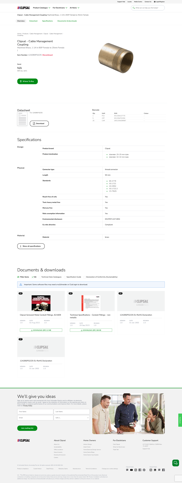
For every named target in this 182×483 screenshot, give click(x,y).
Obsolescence (77, 469)
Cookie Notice (37, 469)
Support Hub (146, 449)
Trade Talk (116, 449)
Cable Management (36, 34)
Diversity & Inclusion (60, 455)
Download (40, 123)
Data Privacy (49, 469)
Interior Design (87, 444)
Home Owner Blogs (88, 452)
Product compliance (22, 469)
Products (25, 34)
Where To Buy (28, 81)
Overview (21, 21)
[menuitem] (42, 7)
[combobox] (72, 417)
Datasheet (33, 21)
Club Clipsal (116, 444)
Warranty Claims (63, 469)
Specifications (47, 21)
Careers (56, 457)
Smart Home (86, 447)
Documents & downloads (67, 21)
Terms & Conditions (91, 469)
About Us (56, 444)
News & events (58, 452)
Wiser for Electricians (119, 447)
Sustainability (58, 447)
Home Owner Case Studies (90, 455)
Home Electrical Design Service (92, 449)
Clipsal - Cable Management (53, 34)
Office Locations (58, 449)
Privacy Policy (27, 405)
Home (19, 34)
